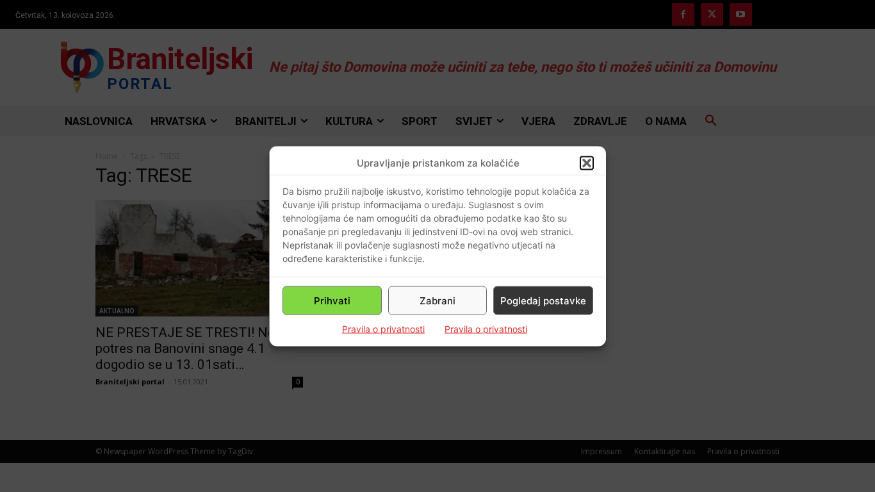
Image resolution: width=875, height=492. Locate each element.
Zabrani (437, 300)
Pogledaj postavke (543, 300)
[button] (586, 162)
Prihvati (332, 300)
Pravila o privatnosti (383, 329)
